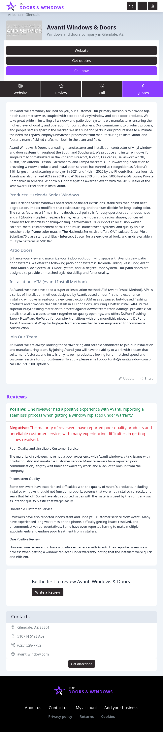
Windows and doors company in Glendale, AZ (85, 34)
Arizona (14, 14)
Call (102, 92)
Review (61, 92)
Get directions (81, 664)
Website (81, 50)
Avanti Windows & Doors (81, 27)
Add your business (121, 707)
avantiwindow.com (33, 654)
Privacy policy (60, 716)
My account (86, 707)
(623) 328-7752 (29, 645)
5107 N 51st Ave (30, 636)
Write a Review (47, 592)
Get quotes (81, 60)
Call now (81, 70)
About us (33, 707)
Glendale (32, 14)
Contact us (58, 707)
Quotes (143, 92)
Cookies (108, 716)
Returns (87, 716)
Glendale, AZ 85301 (33, 627)
